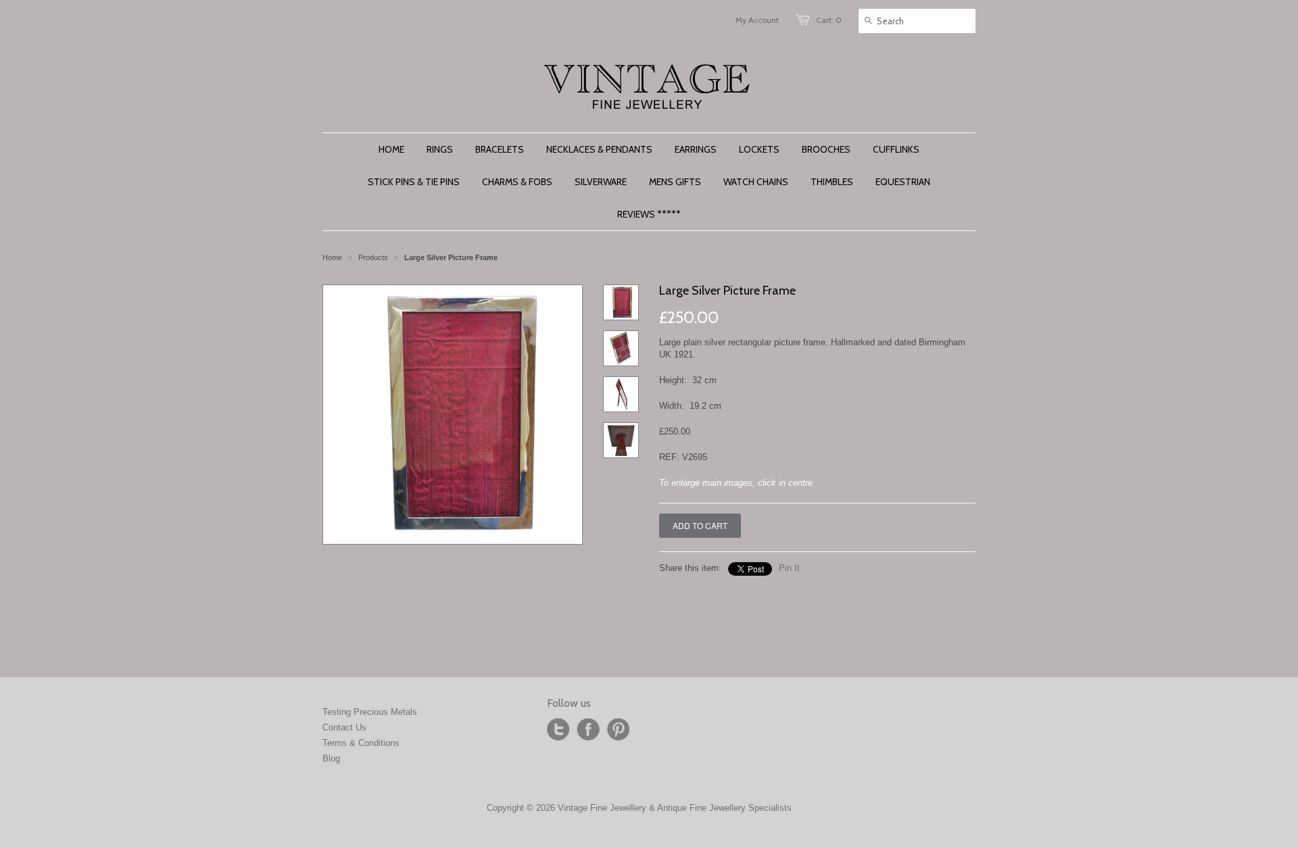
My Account (757, 20)
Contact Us (344, 727)
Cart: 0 (829, 20)
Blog (331, 758)
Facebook (588, 729)
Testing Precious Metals (369, 712)
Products (373, 257)
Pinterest (617, 729)
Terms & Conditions (361, 743)
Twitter (558, 729)
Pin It (789, 568)
